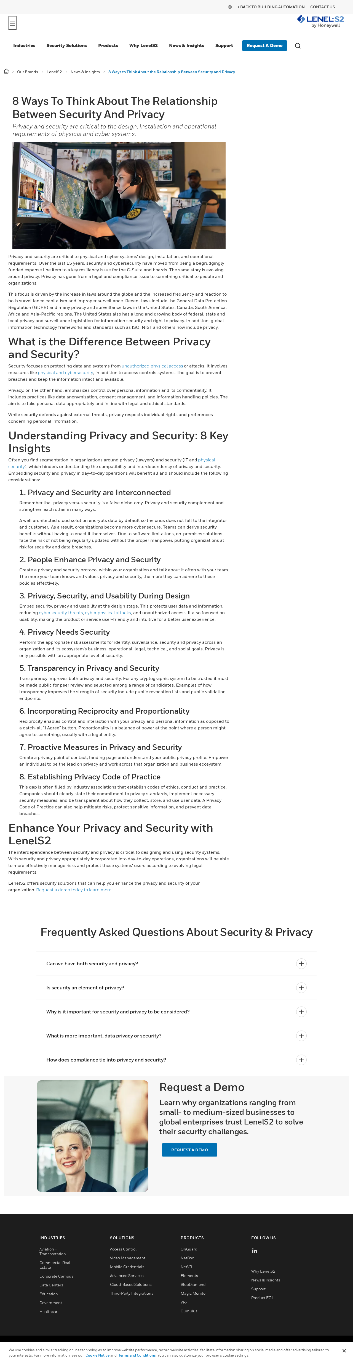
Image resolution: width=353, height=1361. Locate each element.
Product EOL (262, 1297)
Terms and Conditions (137, 1355)
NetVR (186, 1266)
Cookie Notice (97, 1355)
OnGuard (189, 1249)
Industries (24, 45)
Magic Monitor (194, 1293)
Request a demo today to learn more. (74, 889)
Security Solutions (67, 45)
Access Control (123, 1249)
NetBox (187, 1257)
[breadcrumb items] (7, 71)
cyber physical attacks (108, 612)
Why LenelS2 (143, 45)
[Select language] (230, 6)
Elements (189, 1275)
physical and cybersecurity (65, 372)
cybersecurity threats (61, 612)
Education (48, 1293)
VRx (184, 1302)
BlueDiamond (193, 1284)
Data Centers (51, 1285)
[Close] (344, 1351)
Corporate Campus (56, 1276)
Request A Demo (265, 45)
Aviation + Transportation (52, 1251)
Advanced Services (127, 1275)
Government (50, 1302)
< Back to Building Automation (271, 6)
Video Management (127, 1257)
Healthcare (49, 1311)
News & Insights (186, 45)
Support (224, 45)
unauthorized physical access (152, 366)
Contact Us (322, 6)
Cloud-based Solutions (131, 1284)
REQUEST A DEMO (189, 1149)
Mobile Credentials (127, 1266)
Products (108, 45)
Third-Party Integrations (131, 1293)
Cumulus (189, 1311)
